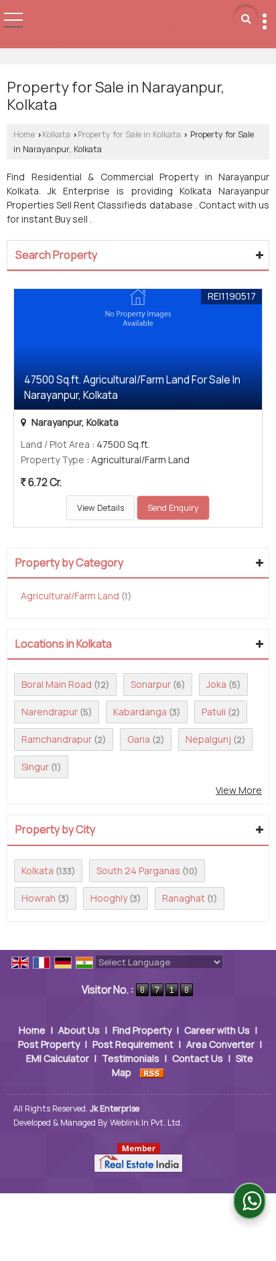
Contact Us (197, 1058)
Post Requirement (133, 1044)
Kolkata (56, 134)
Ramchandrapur (56, 739)
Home (24, 134)
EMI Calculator (57, 1058)
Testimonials (130, 1058)
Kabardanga (140, 711)
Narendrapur (49, 711)
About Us (79, 1030)
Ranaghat (183, 898)
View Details (100, 508)
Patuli (214, 711)
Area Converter (220, 1044)
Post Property (49, 1044)
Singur (35, 766)
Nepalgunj (208, 739)
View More (239, 790)
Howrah (38, 898)
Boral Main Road (56, 684)
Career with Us (217, 1030)
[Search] (245, 18)
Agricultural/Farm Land (70, 595)
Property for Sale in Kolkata (129, 134)
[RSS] (152, 1072)
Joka (216, 684)
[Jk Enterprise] (133, 25)
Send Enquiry (173, 508)
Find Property (142, 1030)
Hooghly (108, 898)
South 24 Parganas (138, 870)
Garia (138, 739)
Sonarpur (151, 684)
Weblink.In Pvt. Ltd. (146, 1122)
